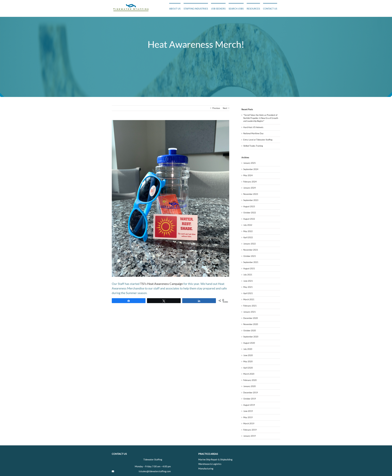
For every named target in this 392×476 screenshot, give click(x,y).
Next (225, 108)
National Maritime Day (253, 133)
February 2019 (250, 430)
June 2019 (248, 411)
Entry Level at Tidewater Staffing (257, 139)
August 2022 (249, 219)
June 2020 (248, 355)
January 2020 (249, 386)
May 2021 (248, 287)
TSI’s (143, 283)
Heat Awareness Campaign (165, 283)
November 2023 (250, 194)
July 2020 (247, 349)
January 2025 (249, 163)
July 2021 (247, 274)
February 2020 (250, 380)
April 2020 (248, 367)
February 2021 (250, 305)
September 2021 (250, 262)
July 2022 (247, 225)
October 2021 (249, 256)
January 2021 (249, 312)
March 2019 (248, 423)
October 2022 (249, 212)
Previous (216, 108)
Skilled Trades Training (253, 146)
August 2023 (249, 206)
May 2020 (248, 361)
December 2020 (250, 318)
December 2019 (250, 392)
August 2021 (249, 268)
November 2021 (250, 250)
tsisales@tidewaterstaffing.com (155, 471)
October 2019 (249, 398)
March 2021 (248, 299)
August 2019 (249, 405)
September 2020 (250, 336)
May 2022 (248, 231)
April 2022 (248, 237)
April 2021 (248, 293)
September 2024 (250, 169)
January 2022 (249, 243)
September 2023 (250, 200)
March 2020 (248, 374)
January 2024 (249, 188)
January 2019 (249, 436)
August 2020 (249, 343)
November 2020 (250, 324)
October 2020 (249, 330)
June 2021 (248, 281)
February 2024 (250, 181)
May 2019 (248, 417)
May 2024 (248, 175)
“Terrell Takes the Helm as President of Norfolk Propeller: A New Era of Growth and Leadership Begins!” (260, 118)
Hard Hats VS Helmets (253, 127)
